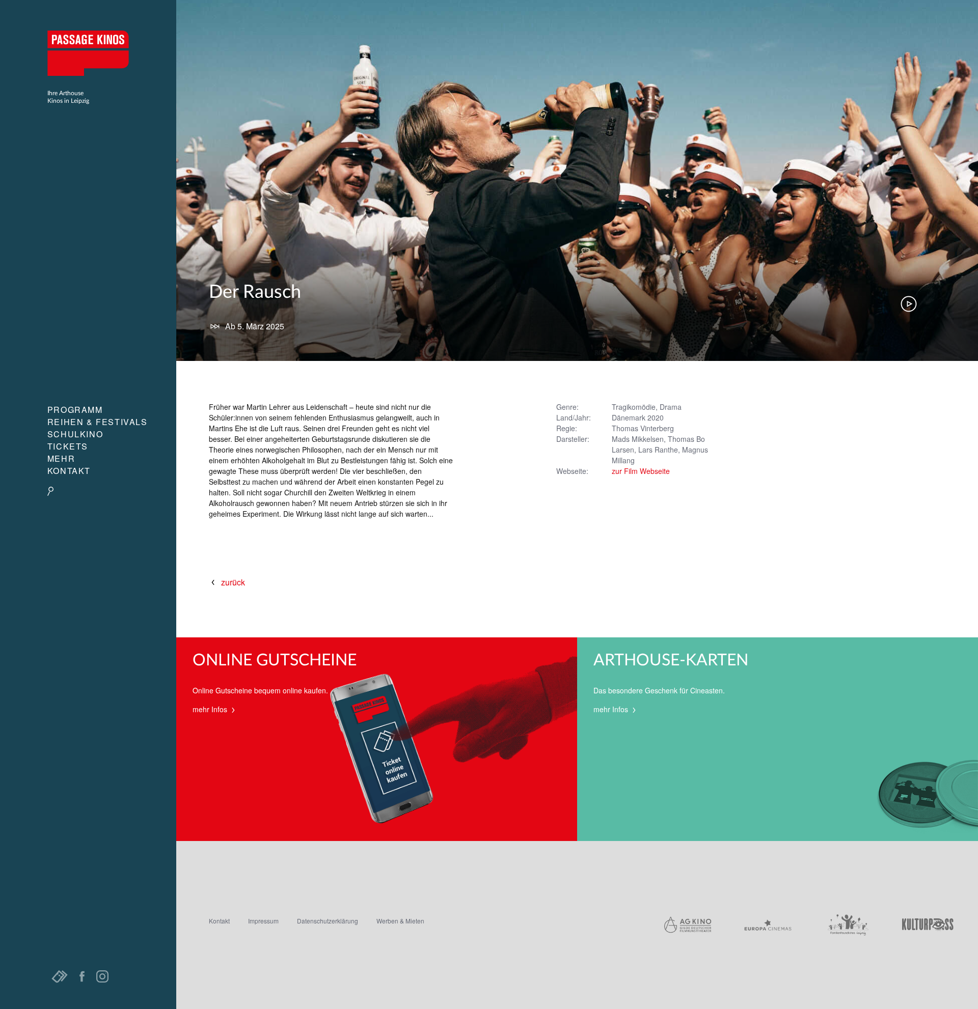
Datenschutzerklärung (327, 920)
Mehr (61, 458)
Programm (75, 409)
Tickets (67, 446)
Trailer (908, 304)
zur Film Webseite (641, 471)
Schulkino (75, 434)
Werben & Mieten (400, 920)
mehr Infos (211, 709)
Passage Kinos (88, 52)
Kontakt (69, 471)
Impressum (263, 920)
